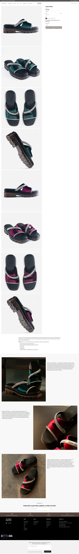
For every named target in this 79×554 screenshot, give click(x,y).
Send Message (47, 551)
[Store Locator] (72, 3)
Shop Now (13, 0)
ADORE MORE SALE (26, 521)
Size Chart (48, 23)
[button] (4, 3)
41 (54, 18)
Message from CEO (36, 521)
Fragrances (25, 528)
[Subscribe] (50, 508)
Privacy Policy (48, 521)
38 (49, 18)
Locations (47, 525)
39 (51, 18)
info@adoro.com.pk (75, 0)
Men (24, 525)
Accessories (25, 529)
